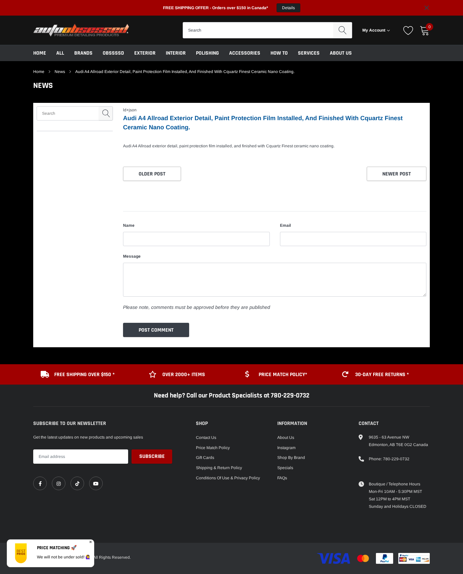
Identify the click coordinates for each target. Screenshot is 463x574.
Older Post (152, 174)
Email (285, 225)
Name (129, 225)
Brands (83, 53)
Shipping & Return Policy (219, 467)
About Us (341, 53)
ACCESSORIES (244, 53)
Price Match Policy (213, 447)
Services (309, 53)
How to (279, 53)
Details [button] (288, 7)
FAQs (282, 478)
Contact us (206, 437)
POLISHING (207, 53)
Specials (285, 467)
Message (132, 256)
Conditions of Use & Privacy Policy (228, 478)
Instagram (286, 447)
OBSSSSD (113, 53)
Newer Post (396, 174)
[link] (40, 483)
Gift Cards (205, 457)
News (60, 71)
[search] (342, 30)
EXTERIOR (145, 53)
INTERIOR (176, 53)
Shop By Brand (291, 457)
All (60, 53)
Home (39, 53)
